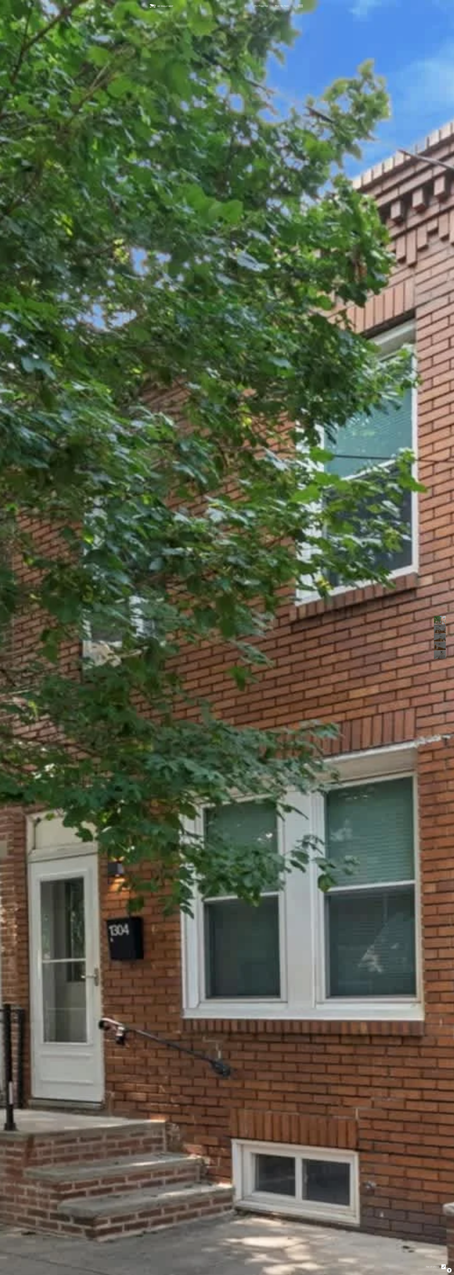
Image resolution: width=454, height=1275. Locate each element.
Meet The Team (282, 6)
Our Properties (261, 6)
